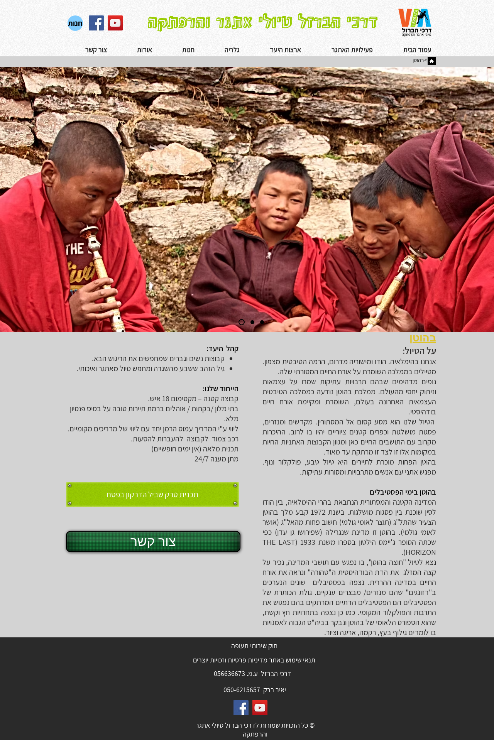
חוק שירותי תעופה (254, 645)
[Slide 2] (251, 322)
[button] (221, 50)
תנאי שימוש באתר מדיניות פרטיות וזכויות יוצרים (254, 660)
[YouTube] (115, 22)
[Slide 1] (240, 322)
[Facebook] (96, 22)
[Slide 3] (262, 322)
